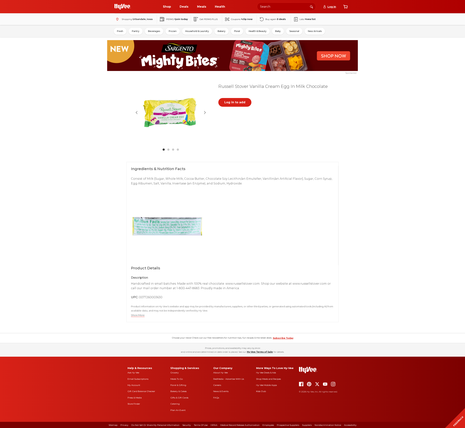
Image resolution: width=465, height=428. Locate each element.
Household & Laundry (197, 31)
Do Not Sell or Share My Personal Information (155, 425)
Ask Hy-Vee (133, 372)
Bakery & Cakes (178, 391)
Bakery (221, 31)
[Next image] (205, 112)
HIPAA (214, 425)
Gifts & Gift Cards (179, 397)
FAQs (216, 397)
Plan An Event (178, 410)
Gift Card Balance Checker (141, 391)
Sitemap (113, 425)
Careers (217, 385)
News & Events (221, 391)
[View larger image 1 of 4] (171, 112)
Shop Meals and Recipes (268, 379)
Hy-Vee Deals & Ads (266, 372)
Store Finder (134, 403)
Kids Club (261, 391)
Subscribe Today (283, 338)
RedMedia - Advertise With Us (228, 379)
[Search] (311, 6)
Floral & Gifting (178, 385)
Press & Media (135, 397)
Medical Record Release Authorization (240, 425)
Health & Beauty (257, 31)
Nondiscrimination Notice (328, 425)
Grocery (174, 372)
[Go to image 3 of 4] (173, 149)
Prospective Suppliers (288, 425)
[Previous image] (136, 112)
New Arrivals (315, 31)
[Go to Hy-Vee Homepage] (122, 7)
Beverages (154, 31)
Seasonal (294, 31)
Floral (237, 31)
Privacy (124, 425)
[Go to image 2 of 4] (168, 149)
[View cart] (345, 6)
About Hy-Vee (220, 372)
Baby (278, 31)
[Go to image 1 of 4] (163, 149)
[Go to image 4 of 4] (177, 149)
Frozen (173, 31)
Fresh (120, 31)
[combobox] (286, 7)
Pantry (135, 31)
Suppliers (307, 425)
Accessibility (350, 425)
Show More (138, 315)
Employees (268, 425)
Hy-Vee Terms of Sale (260, 351)
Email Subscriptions (138, 379)
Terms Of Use (201, 425)
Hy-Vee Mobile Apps (266, 385)
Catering (175, 403)
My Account (134, 385)
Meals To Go (176, 379)
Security (186, 425)
